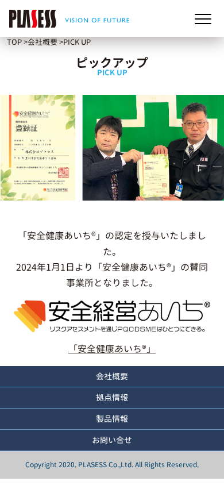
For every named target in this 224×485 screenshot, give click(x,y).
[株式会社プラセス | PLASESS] (66, 18)
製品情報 (112, 418)
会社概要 (112, 376)
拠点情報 (112, 397)
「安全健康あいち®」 (112, 348)
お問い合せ (112, 439)
